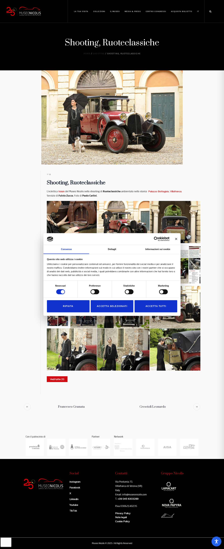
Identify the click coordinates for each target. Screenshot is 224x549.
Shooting (99, 53)
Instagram (74, 481)
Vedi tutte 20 (57, 379)
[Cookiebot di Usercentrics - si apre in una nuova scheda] (156, 239)
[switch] (95, 291)
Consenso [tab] (66, 249)
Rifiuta (68, 306)
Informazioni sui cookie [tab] (157, 249)
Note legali (121, 517)
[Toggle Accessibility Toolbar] (216, 541)
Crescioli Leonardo (153, 407)
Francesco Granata (71, 407)
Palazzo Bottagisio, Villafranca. (165, 191)
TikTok (73, 510)
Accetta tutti (156, 306)
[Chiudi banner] (176, 239)
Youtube (73, 504)
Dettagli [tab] (112, 249)
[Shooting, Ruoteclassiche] (112, 117)
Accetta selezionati (112, 306)
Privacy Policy (123, 513)
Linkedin (73, 499)
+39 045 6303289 (128, 498)
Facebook (74, 487)
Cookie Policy (122, 521)
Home (87, 53)
